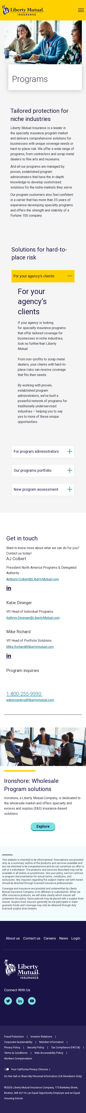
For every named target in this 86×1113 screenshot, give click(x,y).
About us (13, 938)
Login (75, 938)
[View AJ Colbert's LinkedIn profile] (8, 588)
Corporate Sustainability (18, 1042)
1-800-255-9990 (24, 694)
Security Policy (35, 1047)
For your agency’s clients (34, 276)
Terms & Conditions (16, 1052)
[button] (81, 10)
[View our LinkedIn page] (20, 1001)
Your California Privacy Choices (29, 1069)
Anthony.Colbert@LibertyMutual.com (32, 579)
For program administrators (36, 451)
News (63, 938)
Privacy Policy (12, 1047)
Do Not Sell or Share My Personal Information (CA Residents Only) (43, 1076)
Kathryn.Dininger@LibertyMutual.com (33, 618)
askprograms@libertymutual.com (30, 700)
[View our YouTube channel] (32, 1001)
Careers (50, 938)
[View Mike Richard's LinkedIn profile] (8, 656)
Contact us (31, 938)
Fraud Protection (14, 1036)
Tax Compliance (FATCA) (65, 1047)
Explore (43, 826)
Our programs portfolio (32, 470)
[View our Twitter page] (8, 1001)
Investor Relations (41, 1036)
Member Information (51, 1042)
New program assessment (36, 489)
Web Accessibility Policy (48, 1052)
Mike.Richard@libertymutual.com (30, 647)
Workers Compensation (18, 1058)
